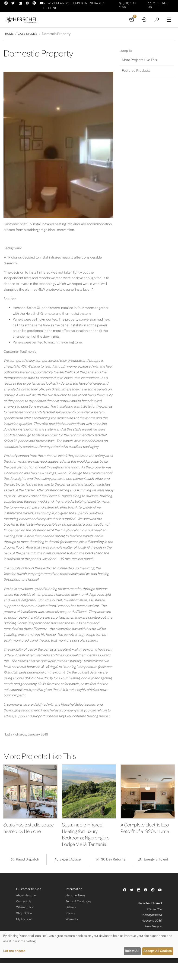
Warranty (72, 919)
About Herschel (26, 896)
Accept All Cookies (157, 951)
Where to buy (25, 907)
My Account (24, 919)
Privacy (70, 913)
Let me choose (14, 951)
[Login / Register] (144, 19)
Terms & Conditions (78, 902)
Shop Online (24, 913)
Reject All (132, 951)
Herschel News (75, 896)
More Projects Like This (139, 60)
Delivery (71, 907)
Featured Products (136, 70)
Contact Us (23, 902)
